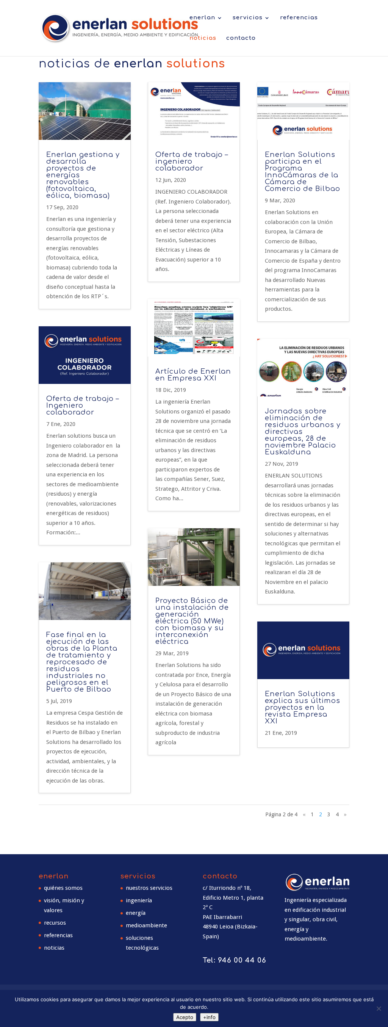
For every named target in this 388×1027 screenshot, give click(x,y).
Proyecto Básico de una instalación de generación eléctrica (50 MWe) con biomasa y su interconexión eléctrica (192, 621)
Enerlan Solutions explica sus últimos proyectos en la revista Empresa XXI (302, 707)
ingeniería (139, 900)
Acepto (184, 1017)
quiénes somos (63, 888)
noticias (202, 38)
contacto (241, 38)
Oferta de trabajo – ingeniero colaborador (191, 161)
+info (209, 1017)
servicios (248, 18)
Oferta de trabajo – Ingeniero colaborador (82, 405)
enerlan (202, 18)
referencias (299, 18)
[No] (378, 1008)
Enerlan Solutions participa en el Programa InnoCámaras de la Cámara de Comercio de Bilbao (302, 172)
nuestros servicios (149, 888)
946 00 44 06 (242, 960)
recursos (55, 922)
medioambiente (146, 925)
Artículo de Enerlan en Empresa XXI (193, 375)
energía (136, 913)
